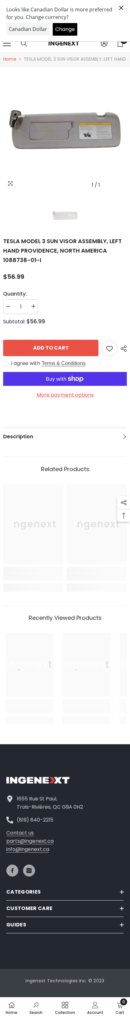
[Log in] (104, 43)
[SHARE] (122, 348)
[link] (33, 576)
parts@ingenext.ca (30, 841)
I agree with (25, 363)
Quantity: (15, 293)
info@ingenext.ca (27, 849)
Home (9, 59)
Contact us (20, 832)
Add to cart (51, 347)
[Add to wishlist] (109, 348)
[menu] (7, 43)
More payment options (65, 394)
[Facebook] (12, 871)
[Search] (24, 43)
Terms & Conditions (64, 363)
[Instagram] (29, 871)
